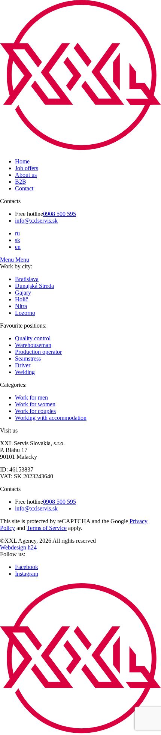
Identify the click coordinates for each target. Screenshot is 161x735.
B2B (20, 181)
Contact (24, 188)
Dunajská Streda (34, 286)
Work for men (31, 397)
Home (22, 161)
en (18, 247)
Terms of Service (47, 528)
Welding (25, 372)
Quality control (33, 338)
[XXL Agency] (80, 148)
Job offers (26, 168)
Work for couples (35, 411)
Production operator (38, 352)
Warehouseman (33, 345)
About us (26, 175)
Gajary (23, 292)
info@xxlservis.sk (36, 220)
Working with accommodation (50, 418)
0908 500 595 (59, 214)
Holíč (21, 299)
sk (17, 240)
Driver (22, 365)
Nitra (21, 306)
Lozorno (25, 313)
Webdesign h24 (18, 547)
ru (17, 233)
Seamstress (28, 358)
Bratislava (27, 279)
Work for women (35, 404)
